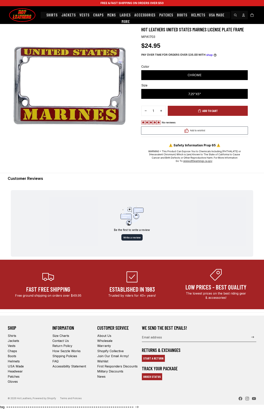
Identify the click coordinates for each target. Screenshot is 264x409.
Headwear (15, 371)
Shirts (12, 336)
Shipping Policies (64, 356)
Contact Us (60, 341)
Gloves (13, 381)
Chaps (12, 351)
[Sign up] (252, 337)
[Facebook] (240, 398)
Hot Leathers (24, 398)
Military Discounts (110, 371)
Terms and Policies (71, 398)
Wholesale (104, 341)
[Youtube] (254, 398)
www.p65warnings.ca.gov (197, 161)
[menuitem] (126, 21)
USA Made (16, 366)
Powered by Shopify (44, 398)
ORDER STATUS (152, 376)
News (101, 376)
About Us (104, 336)
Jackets (13, 341)
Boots (12, 356)
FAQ (55, 361)
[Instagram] (247, 398)
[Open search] (235, 15)
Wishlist (102, 361)
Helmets (14, 361)
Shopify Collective (110, 351)
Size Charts (60, 336)
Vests (11, 346)
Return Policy (62, 346)
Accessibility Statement (69, 366)
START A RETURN (153, 358)
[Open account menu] (243, 15)
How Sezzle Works (66, 351)
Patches (14, 376)
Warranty (104, 346)
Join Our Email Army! (113, 356)
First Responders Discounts (117, 366)
